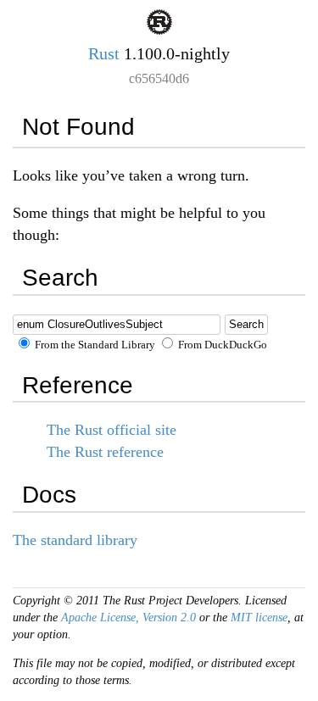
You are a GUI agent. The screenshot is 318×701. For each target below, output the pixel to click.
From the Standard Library (93, 345)
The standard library (75, 539)
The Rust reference (105, 451)
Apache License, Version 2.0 (128, 617)
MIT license (259, 617)
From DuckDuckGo (221, 345)
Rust (104, 53)
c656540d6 (159, 78)
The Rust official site (111, 429)
